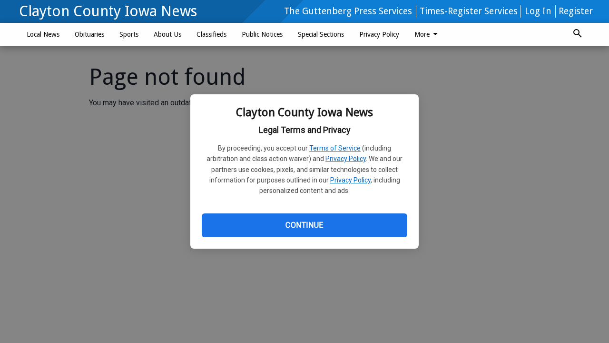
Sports (128, 34)
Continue (304, 225)
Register (576, 11)
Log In (538, 11)
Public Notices (262, 34)
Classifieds (211, 34)
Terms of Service (335, 148)
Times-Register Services (469, 11)
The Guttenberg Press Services (348, 11)
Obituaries (89, 34)
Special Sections (321, 34)
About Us (167, 34)
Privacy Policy (345, 158)
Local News (43, 34)
